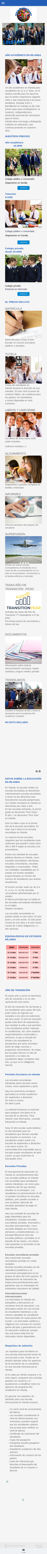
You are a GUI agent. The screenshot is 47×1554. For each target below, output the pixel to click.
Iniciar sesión (38, 1545)
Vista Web (39, 1547)
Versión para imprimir (13, 1545)
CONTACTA (23, 188)
